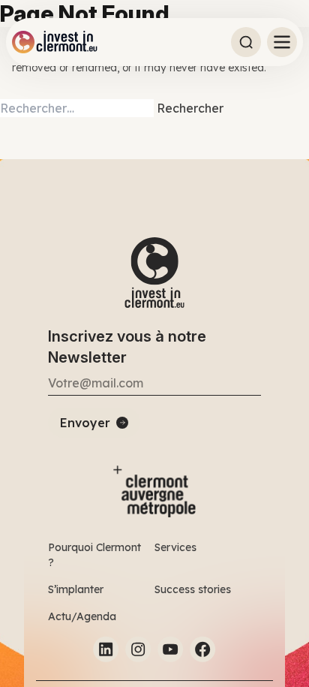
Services (175, 547)
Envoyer (85, 422)
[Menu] (282, 42)
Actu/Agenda (82, 616)
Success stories (192, 589)
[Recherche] (246, 42)
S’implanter (76, 589)
